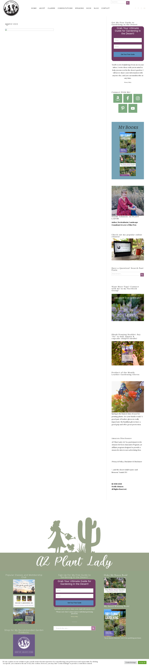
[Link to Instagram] (141, 8)
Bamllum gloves (129, 422)
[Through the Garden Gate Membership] (24, 586)
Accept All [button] (142, 662)
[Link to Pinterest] (138, 8)
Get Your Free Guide (128, 54)
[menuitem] (34, 8)
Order (107, 575)
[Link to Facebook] (135, 8)
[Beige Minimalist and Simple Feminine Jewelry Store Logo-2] (24, 645)
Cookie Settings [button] (131, 662)
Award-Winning (115, 606)
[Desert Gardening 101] (24, 601)
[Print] (11, 8)
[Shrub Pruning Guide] (24, 616)
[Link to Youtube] (144, 8)
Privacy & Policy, (118, 462)
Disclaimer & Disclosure (133, 462)
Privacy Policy (127, 82)
